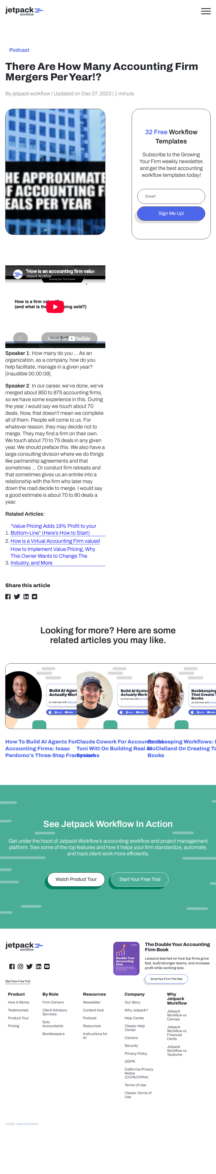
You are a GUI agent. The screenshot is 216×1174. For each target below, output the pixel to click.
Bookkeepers (53, 1034)
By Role (50, 994)
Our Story (132, 1002)
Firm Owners (53, 1002)
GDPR (130, 1061)
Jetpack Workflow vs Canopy (176, 1015)
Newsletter (92, 1002)
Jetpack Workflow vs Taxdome (176, 1051)
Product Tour (18, 1018)
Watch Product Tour (76, 879)
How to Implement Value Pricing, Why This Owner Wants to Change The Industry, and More (53, 556)
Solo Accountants (52, 1024)
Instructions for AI (95, 1036)
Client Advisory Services (54, 1012)
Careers (131, 1038)
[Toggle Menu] (206, 11)
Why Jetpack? (136, 1010)
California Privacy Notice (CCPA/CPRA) (139, 1073)
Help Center (134, 1018)
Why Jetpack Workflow (177, 998)
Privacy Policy (136, 1054)
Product (16, 994)
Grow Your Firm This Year (166, 978)
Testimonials (18, 1010)
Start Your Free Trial (139, 879)
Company (135, 994)
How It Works (18, 1002)
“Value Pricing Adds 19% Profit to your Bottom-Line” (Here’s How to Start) (53, 529)
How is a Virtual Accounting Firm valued (55, 541)
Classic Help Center (135, 1028)
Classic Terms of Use (138, 1095)
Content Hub (93, 1010)
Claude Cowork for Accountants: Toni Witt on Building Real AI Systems (120, 748)
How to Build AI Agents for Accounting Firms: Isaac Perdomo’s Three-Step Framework (50, 748)
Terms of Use (135, 1085)
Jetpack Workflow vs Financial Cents (176, 1033)
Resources (94, 994)
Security (131, 1046)
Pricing (13, 1026)
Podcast (19, 50)
